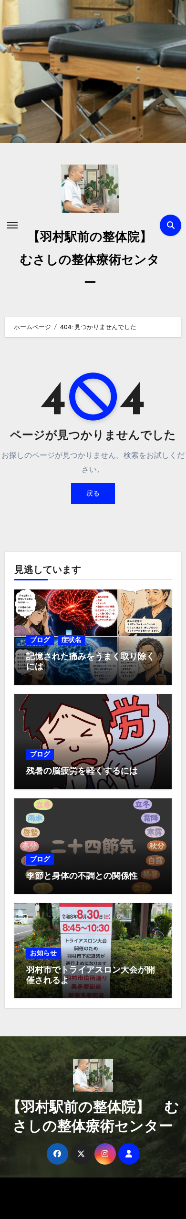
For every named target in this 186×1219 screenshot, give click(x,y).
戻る (93, 493)
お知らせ (43, 953)
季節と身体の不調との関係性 (82, 876)
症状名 (72, 640)
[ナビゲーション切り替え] (12, 225)
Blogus (146, 1191)
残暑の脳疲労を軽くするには (82, 771)
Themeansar (89, 1204)
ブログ (40, 640)
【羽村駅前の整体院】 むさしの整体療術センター (92, 260)
